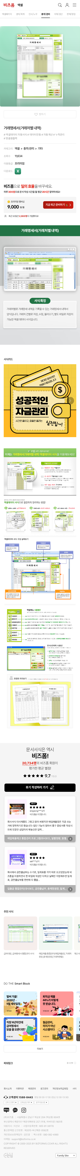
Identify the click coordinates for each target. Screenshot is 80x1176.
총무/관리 (28, 148)
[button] (70, 400)
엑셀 (17, 148)
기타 (40, 148)
